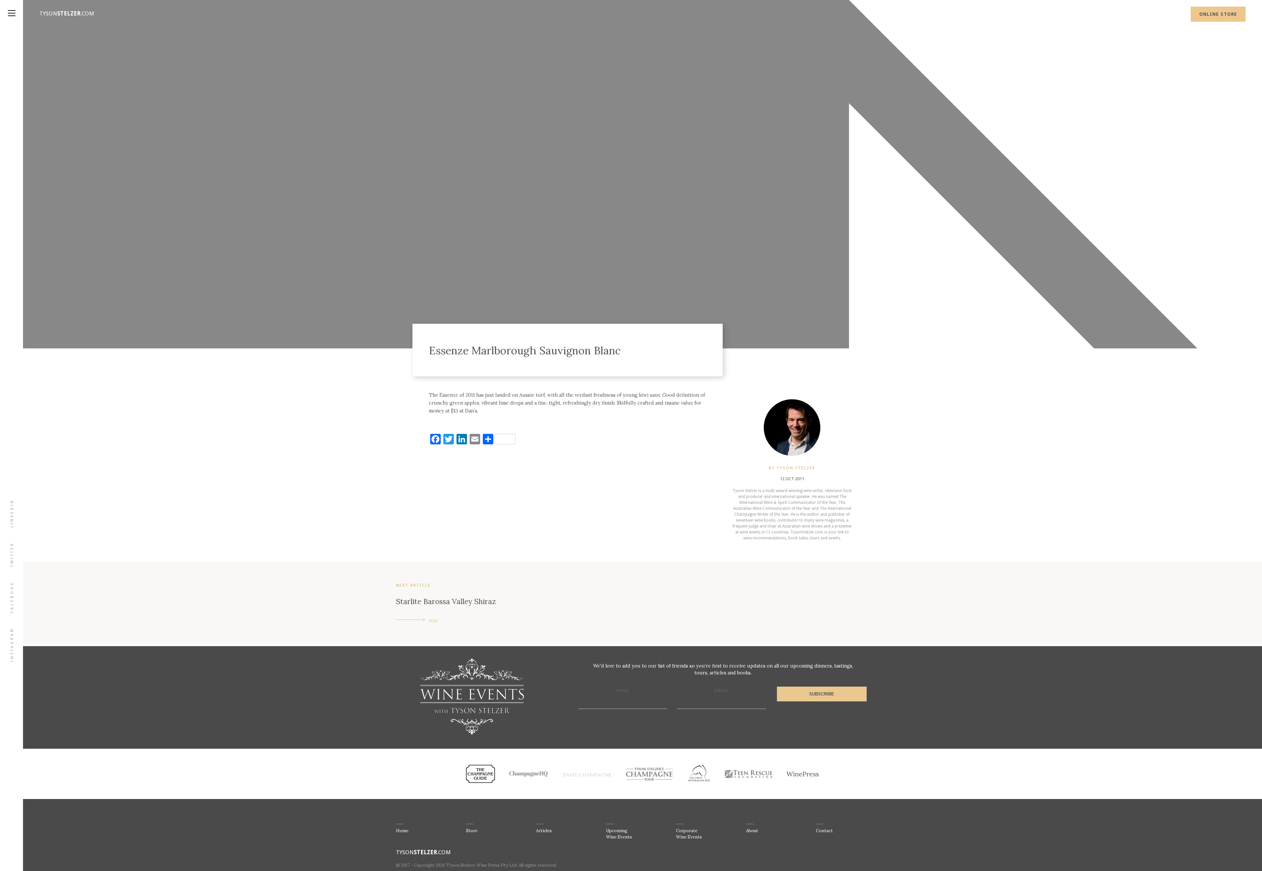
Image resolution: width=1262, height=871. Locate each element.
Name (623, 690)
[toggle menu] (11, 6)
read (433, 621)
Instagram (12, 644)
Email (721, 690)
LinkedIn (12, 513)
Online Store (1218, 14)
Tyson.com (66, 13)
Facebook (12, 597)
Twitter (12, 554)
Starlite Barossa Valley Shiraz (446, 601)
